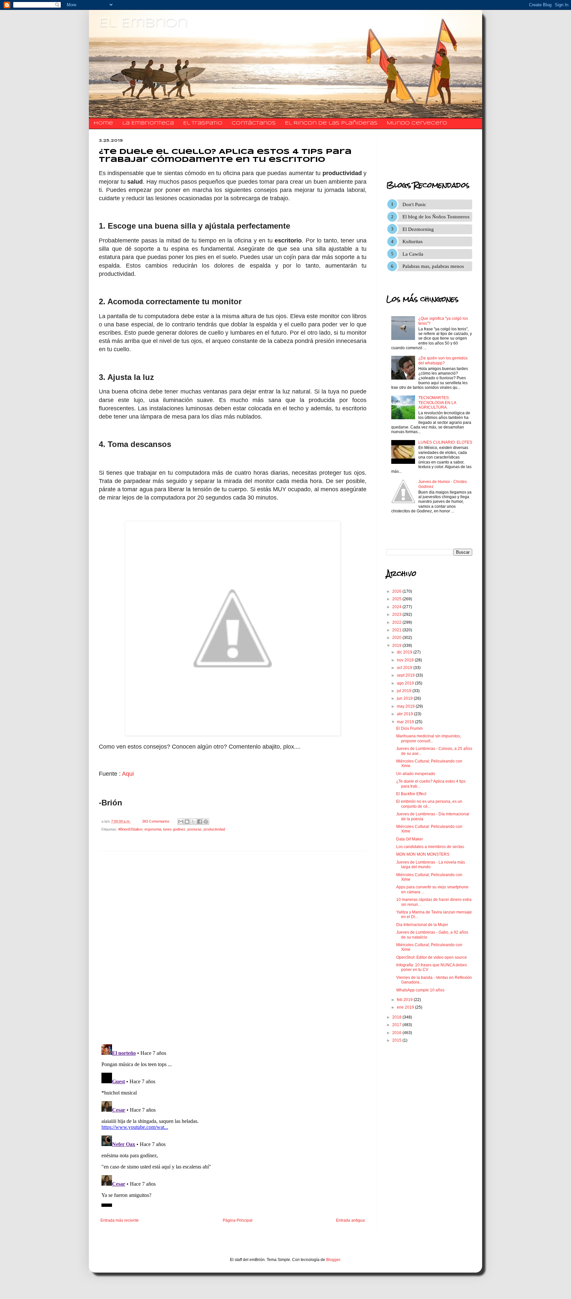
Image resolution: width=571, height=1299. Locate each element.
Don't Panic (414, 204)
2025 (397, 599)
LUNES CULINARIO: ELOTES (445, 442)
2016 (397, 1032)
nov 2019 (406, 660)
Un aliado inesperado (415, 773)
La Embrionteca (148, 123)
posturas (194, 829)
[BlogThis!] (187, 821)
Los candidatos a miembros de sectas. (430, 846)
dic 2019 (405, 652)
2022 (397, 622)
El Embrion (143, 23)
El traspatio (202, 123)
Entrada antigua (350, 1220)
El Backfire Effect (411, 794)
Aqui (128, 773)
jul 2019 (404, 690)
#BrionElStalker (130, 829)
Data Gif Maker (409, 839)
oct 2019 (405, 667)
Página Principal (237, 1220)
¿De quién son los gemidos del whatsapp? (443, 360)
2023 (397, 614)
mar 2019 (406, 722)
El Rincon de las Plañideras (331, 123)
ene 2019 (406, 1007)
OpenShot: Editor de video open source (431, 957)
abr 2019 (405, 714)
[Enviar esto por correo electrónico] (180, 821)
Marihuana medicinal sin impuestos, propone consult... (428, 738)
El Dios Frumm (409, 728)
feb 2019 (405, 999)
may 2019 (406, 706)
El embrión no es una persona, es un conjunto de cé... (429, 803)
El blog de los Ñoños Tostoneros (436, 216)
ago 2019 (406, 683)
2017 (397, 1024)
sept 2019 (406, 675)
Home (103, 123)
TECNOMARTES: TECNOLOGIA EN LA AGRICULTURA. (437, 402)
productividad (214, 829)
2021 (397, 630)
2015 (397, 1040)
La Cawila (412, 254)
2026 (397, 591)
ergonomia (152, 829)
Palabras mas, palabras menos (433, 266)
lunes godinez (174, 829)
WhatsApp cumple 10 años (420, 990)
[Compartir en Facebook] (199, 821)
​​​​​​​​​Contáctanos (254, 123)
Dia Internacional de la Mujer (422, 924)
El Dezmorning (418, 229)
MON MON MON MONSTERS (422, 854)
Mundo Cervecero (417, 123)
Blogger (333, 1259)
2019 (397, 645)
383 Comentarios (156, 821)
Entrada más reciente (119, 1220)
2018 (397, 1017)
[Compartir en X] (193, 821)
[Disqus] (232, 947)
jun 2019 (405, 698)
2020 (397, 637)
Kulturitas (412, 241)
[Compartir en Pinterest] (206, 821)
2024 (397, 607)
